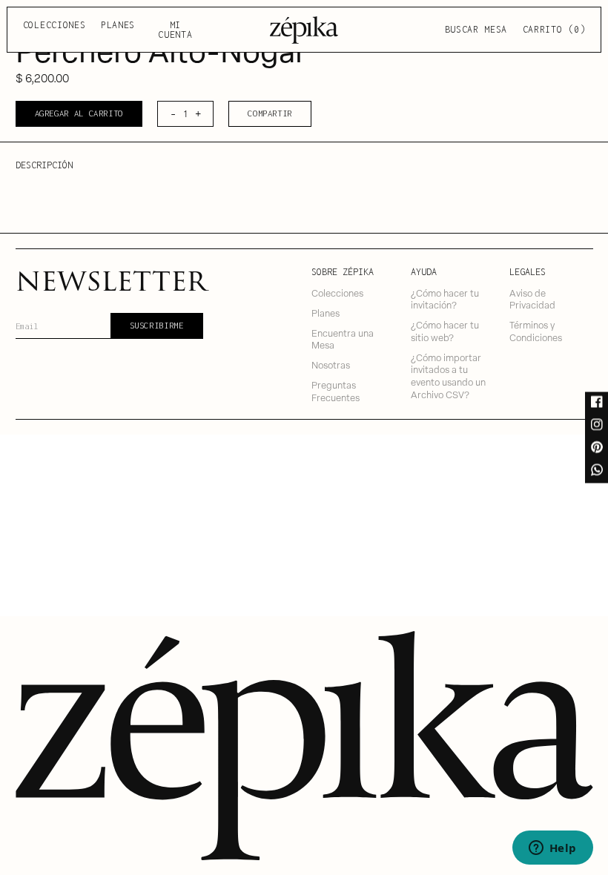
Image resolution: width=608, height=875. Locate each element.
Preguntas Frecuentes (335, 390)
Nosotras (330, 364)
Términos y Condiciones (535, 330)
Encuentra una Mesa (342, 338)
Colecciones (54, 24)
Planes (118, 24)
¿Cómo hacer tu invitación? (445, 298)
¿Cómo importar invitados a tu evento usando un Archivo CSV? (448, 375)
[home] (304, 29)
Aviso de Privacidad (532, 298)
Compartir (270, 113)
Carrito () (554, 29)
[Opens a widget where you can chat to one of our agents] (552, 849)
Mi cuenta (175, 30)
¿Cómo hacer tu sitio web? (445, 330)
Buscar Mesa (476, 29)
